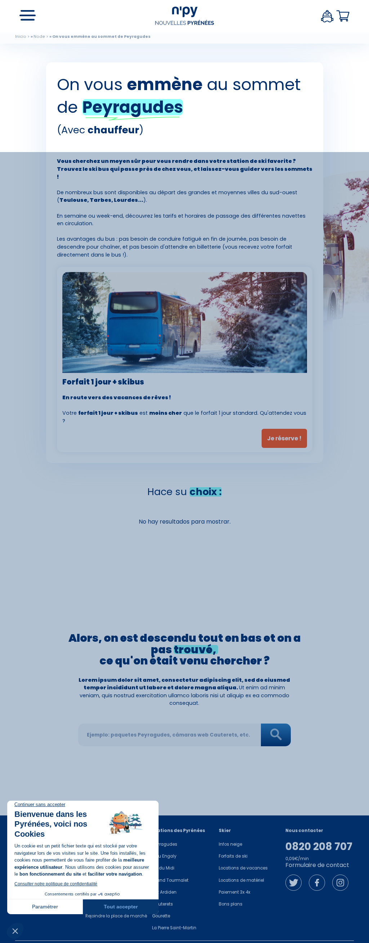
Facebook (317, 883)
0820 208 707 (318, 847)
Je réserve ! (284, 438)
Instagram (340, 883)
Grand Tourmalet (170, 880)
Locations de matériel (241, 880)
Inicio (20, 36)
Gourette (161, 916)
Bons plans (231, 904)
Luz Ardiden (164, 892)
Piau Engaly (164, 856)
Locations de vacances (243, 868)
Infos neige (230, 844)
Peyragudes (164, 844)
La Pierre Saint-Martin (174, 928)
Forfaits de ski (233, 856)
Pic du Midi (163, 868)
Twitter (293, 883)
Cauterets (162, 904)
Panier (343, 16)
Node (39, 36)
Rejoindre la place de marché (116, 916)
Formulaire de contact (317, 865)
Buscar (276, 735)
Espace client (327, 16)
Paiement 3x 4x (234, 892)
